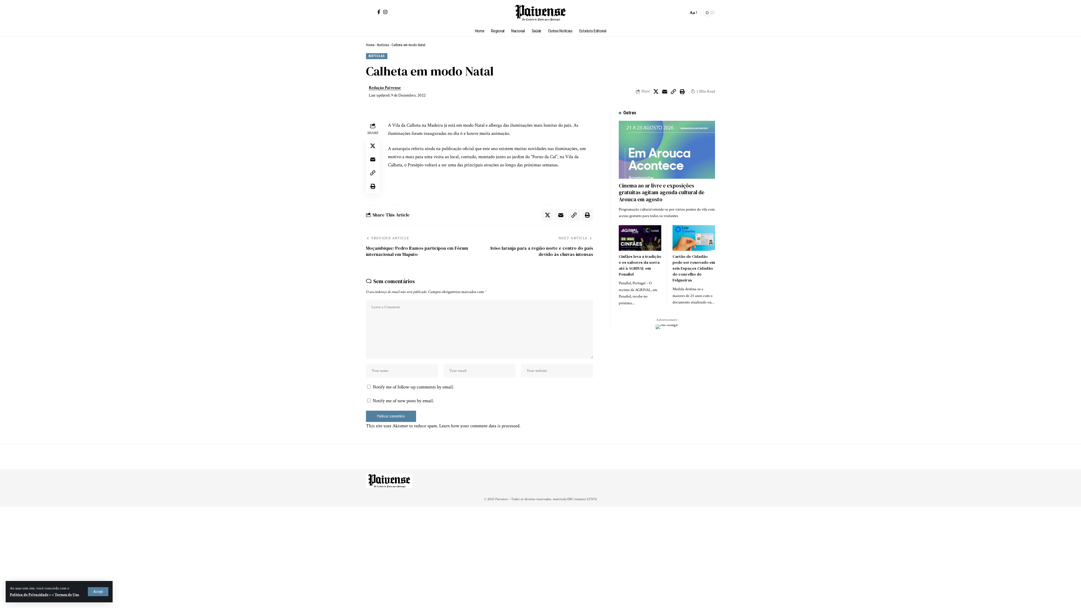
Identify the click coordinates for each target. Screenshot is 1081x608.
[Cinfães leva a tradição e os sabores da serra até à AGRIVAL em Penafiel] (640, 238)
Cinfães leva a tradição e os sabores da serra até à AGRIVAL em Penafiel (640, 265)
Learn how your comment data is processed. (480, 426)
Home (370, 45)
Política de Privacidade (29, 594)
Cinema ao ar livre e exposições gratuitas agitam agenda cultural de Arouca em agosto (661, 192)
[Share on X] (656, 91)
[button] (98, 591)
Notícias (383, 45)
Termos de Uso (67, 594)
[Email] (665, 91)
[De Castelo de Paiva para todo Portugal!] (540, 12)
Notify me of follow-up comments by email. (413, 387)
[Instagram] (385, 12)
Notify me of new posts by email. (403, 401)
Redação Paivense (385, 87)
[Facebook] (379, 12)
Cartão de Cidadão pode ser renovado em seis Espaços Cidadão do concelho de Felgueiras (694, 268)
